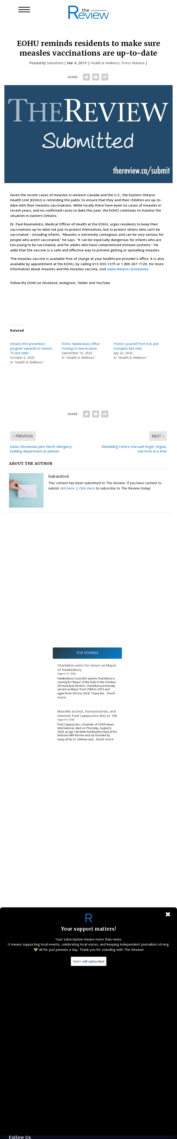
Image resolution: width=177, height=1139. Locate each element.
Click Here (87, 488)
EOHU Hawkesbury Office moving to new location (81, 346)
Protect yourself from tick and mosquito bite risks (136, 346)
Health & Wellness (105, 62)
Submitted (55, 62)
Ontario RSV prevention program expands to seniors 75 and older (31, 348)
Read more (105, 739)
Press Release (133, 62)
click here (67, 488)
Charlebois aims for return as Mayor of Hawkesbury (86, 667)
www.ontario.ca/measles (128, 269)
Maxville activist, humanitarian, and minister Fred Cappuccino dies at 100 (87, 713)
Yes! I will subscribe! (88, 961)
